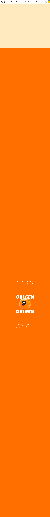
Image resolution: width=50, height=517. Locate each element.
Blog (29, 1)
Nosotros (13, 1)
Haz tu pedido (24, 1)
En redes (33, 1)
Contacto (37, 1)
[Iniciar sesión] (46, 2)
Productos (18, 1)
